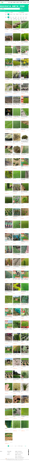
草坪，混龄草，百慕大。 (16, 41)
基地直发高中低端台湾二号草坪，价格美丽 (24, 416)
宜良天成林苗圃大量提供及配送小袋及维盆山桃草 (8, 266)
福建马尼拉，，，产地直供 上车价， (24, 341)
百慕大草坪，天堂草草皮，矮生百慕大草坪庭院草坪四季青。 (8, 316)
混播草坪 (22, 428)
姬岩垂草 (22, 203)
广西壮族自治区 (14, 18)
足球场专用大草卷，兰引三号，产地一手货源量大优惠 (16, 254)
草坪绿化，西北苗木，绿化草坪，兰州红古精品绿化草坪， (8, 341)
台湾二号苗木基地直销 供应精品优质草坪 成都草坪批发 (24, 91)
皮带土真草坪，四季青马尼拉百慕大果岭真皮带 (24, 304)
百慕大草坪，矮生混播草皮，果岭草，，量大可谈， (8, 329)
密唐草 (6, 253)
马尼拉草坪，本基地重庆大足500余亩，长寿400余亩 (8, 154)
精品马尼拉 (14, 178)
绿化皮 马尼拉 (23, 28)
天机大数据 (24, 2)
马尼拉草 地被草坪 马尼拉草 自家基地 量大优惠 (24, 266)
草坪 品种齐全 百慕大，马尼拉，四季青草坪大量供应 (16, 116)
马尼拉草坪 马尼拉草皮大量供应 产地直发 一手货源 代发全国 (8, 354)
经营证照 (23, 459)
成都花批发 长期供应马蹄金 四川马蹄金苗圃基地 (8, 54)
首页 (9, 2)
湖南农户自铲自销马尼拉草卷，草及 (16, 416)
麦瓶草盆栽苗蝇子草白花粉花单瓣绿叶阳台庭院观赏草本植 (24, 354)
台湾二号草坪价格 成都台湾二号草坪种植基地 (8, 79)
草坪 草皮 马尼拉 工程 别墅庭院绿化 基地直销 (25, 179)
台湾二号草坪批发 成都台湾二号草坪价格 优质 (8, 129)
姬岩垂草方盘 (14, 228)
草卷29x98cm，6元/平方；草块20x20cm (25, 366)
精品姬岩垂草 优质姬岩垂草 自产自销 (24, 379)
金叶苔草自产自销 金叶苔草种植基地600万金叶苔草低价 (16, 391)
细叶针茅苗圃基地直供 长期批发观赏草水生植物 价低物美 (8, 91)
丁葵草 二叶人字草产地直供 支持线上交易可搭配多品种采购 (16, 154)
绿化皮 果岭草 (15, 53)
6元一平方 (14, 403)
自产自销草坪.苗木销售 (8, 403)
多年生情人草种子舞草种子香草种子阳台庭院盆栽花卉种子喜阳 (8, 291)
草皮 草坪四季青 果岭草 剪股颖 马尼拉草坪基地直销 (16, 29)
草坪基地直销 (6, 203)
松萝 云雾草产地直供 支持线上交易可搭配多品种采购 (24, 141)
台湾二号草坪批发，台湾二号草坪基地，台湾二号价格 (16, 104)
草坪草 (10, 12)
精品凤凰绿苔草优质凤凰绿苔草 (24, 391)
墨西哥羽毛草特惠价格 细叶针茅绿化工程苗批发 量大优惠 (24, 41)
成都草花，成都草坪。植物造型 (16, 204)
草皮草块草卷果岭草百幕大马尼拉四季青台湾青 (16, 216)
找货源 (11, 2)
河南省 (21, 18)
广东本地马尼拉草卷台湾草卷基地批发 (8, 379)
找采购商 (14, 2)
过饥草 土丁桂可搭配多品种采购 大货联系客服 (16, 141)
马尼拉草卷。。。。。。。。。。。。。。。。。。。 (16, 329)
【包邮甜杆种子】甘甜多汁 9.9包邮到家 (24, 316)
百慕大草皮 (6, 303)
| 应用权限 (26, 459)
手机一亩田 (3, 0)
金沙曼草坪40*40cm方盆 (8, 178)
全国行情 (17, 2)
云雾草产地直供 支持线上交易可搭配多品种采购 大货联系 (8, 141)
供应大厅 (8, 12)
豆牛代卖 (8, 454)
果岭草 (14, 14)
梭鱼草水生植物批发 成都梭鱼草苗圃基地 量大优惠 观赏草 (24, 79)
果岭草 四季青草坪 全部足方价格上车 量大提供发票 (24, 191)
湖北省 (18, 18)
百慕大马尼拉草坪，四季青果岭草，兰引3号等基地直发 (16, 279)
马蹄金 (23, 14)
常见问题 (20, 2)
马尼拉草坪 (11, 14)
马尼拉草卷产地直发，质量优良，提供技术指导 (24, 104)
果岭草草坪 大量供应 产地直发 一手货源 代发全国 (16, 341)
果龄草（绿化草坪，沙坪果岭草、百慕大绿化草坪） (24, 154)
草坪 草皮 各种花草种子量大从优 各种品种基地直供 (16, 266)
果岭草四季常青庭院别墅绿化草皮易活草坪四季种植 (16, 379)
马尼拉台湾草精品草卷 (16, 128)
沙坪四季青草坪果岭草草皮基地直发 (24, 166)
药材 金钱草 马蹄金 (23, 253)
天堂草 (8, 15)
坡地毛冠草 (6, 228)
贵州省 (11, 18)
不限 (8, 14)
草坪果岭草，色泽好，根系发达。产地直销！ (8, 29)
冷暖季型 (23, 403)
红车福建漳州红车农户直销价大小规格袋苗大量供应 (16, 91)
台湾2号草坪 (14, 428)
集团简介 (1, 451)
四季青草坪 (17, 14)
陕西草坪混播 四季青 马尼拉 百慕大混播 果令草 (24, 291)
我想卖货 (6, 428)
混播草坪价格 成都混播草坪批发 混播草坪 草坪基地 (16, 66)
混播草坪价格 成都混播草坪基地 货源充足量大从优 (24, 116)
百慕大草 (21, 14)
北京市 (23, 18)
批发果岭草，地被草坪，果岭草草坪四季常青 (16, 191)
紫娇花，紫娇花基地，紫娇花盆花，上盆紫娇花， (8, 66)
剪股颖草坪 (26, 14)
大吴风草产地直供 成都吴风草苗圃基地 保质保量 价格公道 (24, 54)
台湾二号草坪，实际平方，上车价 (16, 366)
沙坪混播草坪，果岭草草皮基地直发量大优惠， (24, 241)
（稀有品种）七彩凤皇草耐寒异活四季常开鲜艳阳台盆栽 (8, 116)
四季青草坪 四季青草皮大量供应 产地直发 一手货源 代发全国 (16, 304)
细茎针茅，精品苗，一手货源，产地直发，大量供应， (16, 354)
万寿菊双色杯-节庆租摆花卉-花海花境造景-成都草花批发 (24, 66)
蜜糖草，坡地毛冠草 (7, 278)
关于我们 (21, 459)
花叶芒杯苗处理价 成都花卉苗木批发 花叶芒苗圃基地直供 (16, 79)
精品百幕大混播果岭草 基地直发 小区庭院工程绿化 (24, 329)
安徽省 (8, 18)
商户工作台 (26, 0)
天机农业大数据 (9, 451)
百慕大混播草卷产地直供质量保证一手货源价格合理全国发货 (8, 104)
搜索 (22, 8)
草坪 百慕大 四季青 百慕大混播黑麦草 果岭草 (24, 129)
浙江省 (26, 18)
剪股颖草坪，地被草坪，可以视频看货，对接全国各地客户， (24, 279)
